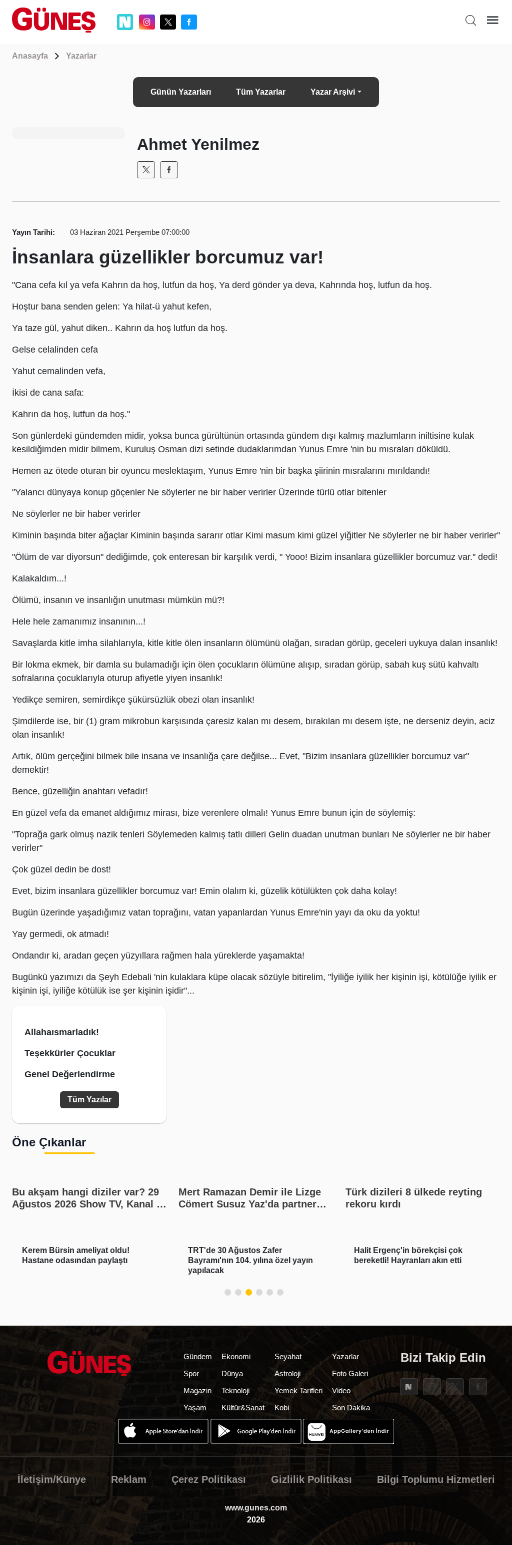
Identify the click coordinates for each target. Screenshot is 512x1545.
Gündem (198, 1356)
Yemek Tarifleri (298, 1390)
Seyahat (288, 1356)
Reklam (128, 1479)
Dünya (232, 1373)
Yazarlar (81, 56)
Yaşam (195, 1407)
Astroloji (287, 1373)
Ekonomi (236, 1356)
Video (341, 1390)
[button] (227, 1292)
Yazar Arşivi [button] (332, 92)
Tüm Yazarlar (261, 92)
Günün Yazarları (180, 92)
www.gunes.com (256, 1507)
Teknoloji (236, 1390)
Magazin (198, 1390)
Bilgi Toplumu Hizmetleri (436, 1479)
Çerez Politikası (209, 1479)
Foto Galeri (350, 1373)
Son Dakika (351, 1407)
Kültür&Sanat (243, 1407)
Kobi (281, 1407)
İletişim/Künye (52, 1479)
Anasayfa (30, 56)
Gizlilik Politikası (311, 1479)
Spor (191, 1373)
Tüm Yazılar (90, 1099)
